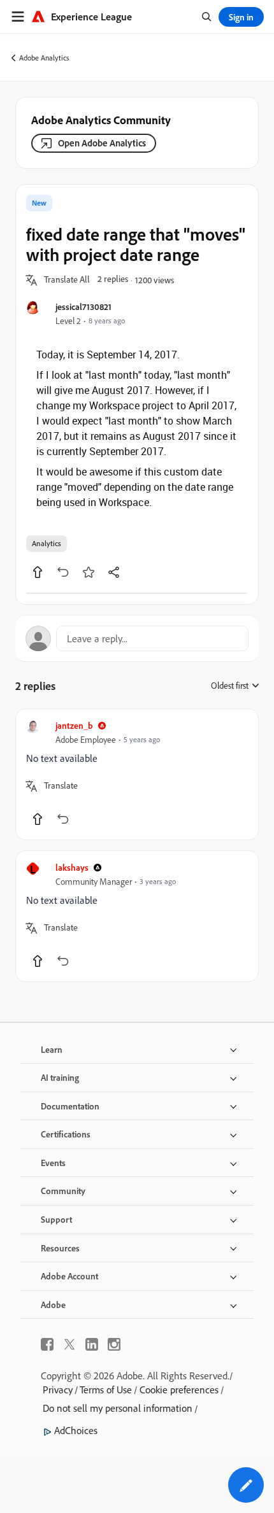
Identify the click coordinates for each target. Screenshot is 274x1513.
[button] (67, 280)
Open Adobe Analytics (102, 143)
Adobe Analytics (44, 57)
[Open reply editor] (137, 638)
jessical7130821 (83, 306)
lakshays (72, 867)
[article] (137, 774)
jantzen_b (74, 725)
